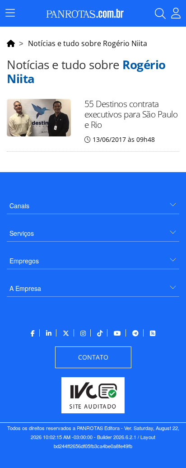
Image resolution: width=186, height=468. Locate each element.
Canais (19, 205)
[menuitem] (93, 202)
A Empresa (25, 288)
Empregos (24, 260)
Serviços (21, 233)
